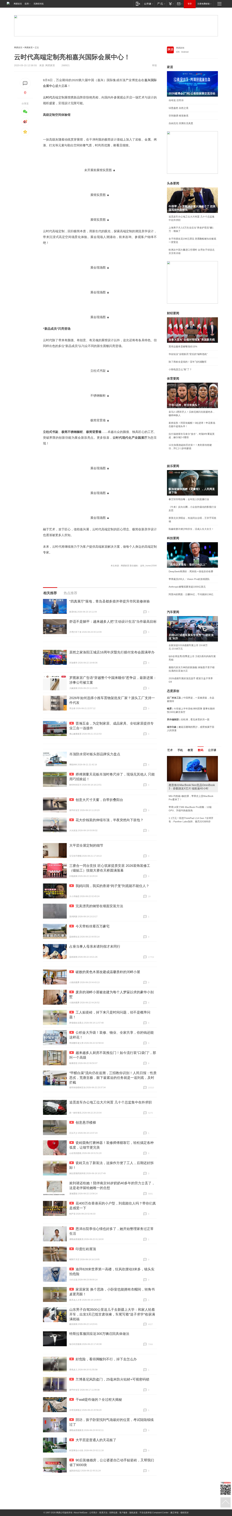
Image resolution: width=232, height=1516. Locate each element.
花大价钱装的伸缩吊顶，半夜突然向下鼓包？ (110, 820)
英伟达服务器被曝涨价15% (183, 346)
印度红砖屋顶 (86, 1249)
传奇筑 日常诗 (176, 100)
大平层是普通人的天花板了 (96, 1440)
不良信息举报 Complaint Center (153, 1512)
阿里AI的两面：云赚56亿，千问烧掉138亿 (191, 594)
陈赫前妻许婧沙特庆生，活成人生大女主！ (191, 529)
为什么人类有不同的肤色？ (183, 772)
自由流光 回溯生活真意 (181, 123)
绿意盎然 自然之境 (178, 108)
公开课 (212, 750)
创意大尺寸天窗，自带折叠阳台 (99, 800)
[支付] (171, 3)
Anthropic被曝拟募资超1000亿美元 (187, 586)
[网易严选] (161, 3)
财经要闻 (173, 313)
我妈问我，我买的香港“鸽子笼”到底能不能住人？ (112, 886)
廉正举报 (174, 1512)
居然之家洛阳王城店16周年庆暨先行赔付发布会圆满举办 (112, 652)
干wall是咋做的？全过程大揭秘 (99, 1399)
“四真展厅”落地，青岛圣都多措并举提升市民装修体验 (109, 601)
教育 (190, 750)
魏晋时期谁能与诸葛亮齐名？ (184, 780)
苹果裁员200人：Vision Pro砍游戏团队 (189, 579)
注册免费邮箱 (203, 4)
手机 (180, 750)
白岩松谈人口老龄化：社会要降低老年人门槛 (192, 765)
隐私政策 (133, 1512)
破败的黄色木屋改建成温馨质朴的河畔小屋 (108, 972)
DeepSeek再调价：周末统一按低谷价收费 (191, 571)
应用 (27, 4)
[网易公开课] (148, 3)
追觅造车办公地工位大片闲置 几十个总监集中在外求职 (110, 1102)
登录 (190, 4)
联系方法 (103, 1512)
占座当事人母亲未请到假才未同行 (94, 946)
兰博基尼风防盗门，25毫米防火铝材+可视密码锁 (112, 1379)
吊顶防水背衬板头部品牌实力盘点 (94, 754)
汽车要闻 (173, 612)
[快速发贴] (25, 83)
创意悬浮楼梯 (86, 1122)
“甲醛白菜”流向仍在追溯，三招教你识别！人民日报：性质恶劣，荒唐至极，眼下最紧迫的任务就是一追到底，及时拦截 (113, 1077)
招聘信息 (113, 1512)
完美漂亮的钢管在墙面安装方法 (99, 906)
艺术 (170, 750)
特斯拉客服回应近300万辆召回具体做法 (99, 1334)
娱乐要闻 (173, 466)
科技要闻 (173, 538)
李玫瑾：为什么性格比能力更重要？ (188, 757)
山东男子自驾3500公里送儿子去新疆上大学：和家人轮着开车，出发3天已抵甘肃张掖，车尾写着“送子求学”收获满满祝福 (112, 1314)
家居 (170, 67)
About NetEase (80, 1512)
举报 (154, 65)
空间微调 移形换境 (178, 115)
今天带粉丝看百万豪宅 (93, 926)
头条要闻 (173, 183)
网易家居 (28, 47)
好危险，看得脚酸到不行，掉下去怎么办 (106, 1359)
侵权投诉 (184, 1512)
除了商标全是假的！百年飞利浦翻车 (188, 361)
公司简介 (93, 1512)
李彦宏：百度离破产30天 (182, 788)
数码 (200, 750)
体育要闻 (173, 378)
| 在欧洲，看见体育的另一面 (188, 719)
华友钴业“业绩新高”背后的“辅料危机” (188, 354)
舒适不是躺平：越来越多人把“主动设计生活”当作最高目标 (113, 621)
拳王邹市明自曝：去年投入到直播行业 (189, 499)
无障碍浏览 (38, 4)
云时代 (47, 97)
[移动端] (137, 3)
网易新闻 (180, 48)
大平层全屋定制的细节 (86, 845)
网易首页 (18, 4)
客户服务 (123, 1512)
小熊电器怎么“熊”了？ (180, 369)
